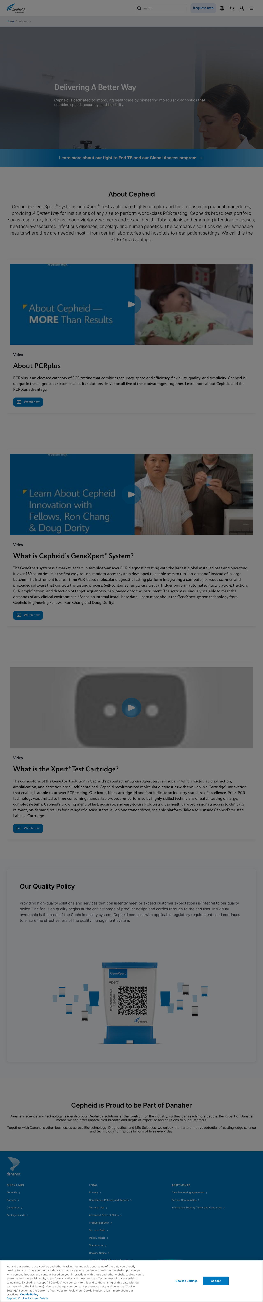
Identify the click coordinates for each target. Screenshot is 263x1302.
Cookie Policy (29, 1294)
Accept (216, 1280)
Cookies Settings (186, 1280)
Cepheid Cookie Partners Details (27, 1298)
